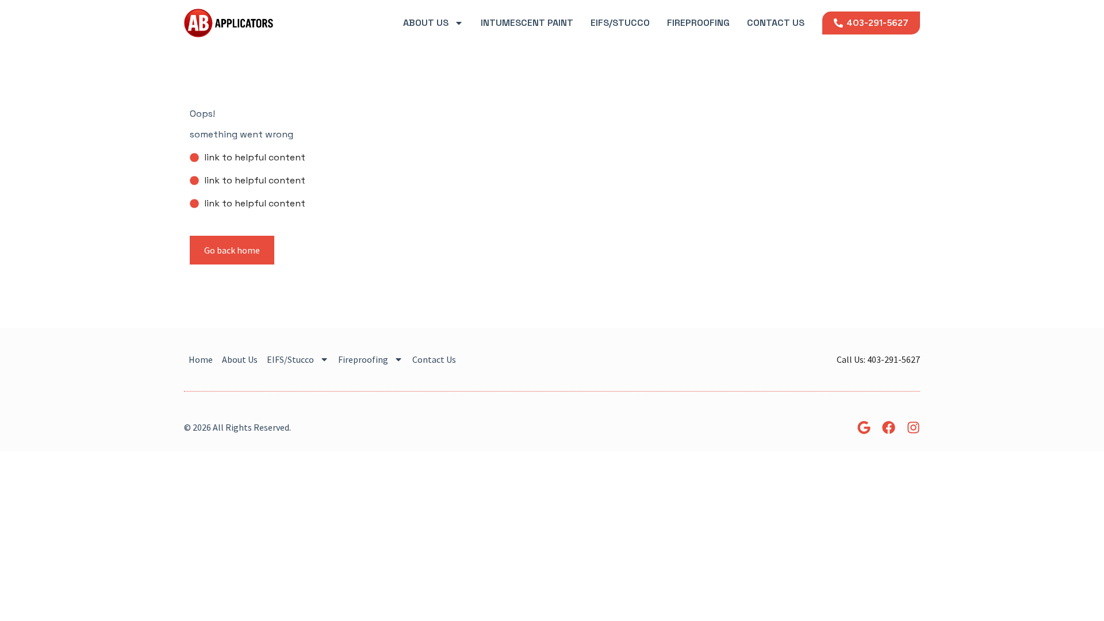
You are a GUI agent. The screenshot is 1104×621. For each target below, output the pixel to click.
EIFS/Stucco (620, 23)
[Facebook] (888, 427)
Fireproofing (698, 23)
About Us (425, 23)
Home (201, 359)
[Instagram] (913, 427)
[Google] (864, 427)
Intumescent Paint (527, 23)
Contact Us (775, 23)
